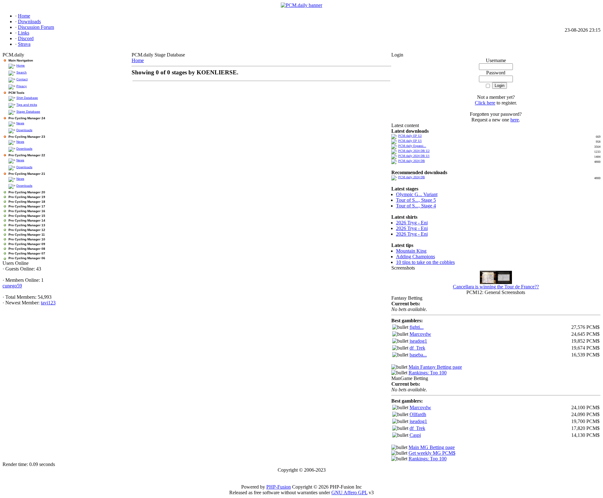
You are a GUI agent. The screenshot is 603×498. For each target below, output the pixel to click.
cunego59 (12, 285)
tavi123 (48, 302)
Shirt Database (27, 97)
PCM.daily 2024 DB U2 (414, 151)
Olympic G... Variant (416, 194)
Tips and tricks (26, 104)
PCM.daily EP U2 (410, 135)
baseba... (418, 354)
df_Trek (417, 348)
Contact (22, 79)
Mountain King (411, 251)
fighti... (417, 327)
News (20, 123)
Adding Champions (415, 256)
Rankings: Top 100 (428, 372)
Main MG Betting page (432, 447)
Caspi (415, 435)
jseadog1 (418, 341)
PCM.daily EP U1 (410, 140)
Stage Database (28, 111)
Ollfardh (418, 414)
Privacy (21, 86)
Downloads (24, 130)
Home (20, 65)
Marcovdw (420, 334)
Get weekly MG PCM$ (432, 453)
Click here (485, 102)
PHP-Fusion (278, 487)
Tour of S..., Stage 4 (416, 205)
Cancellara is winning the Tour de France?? (496, 286)
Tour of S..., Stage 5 (416, 200)
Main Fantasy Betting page (435, 367)
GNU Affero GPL (349, 492)
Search (21, 72)
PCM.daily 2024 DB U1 (414, 156)
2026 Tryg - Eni (412, 222)
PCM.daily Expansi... (412, 145)
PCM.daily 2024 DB (411, 161)
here (514, 119)
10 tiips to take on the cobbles (425, 262)
